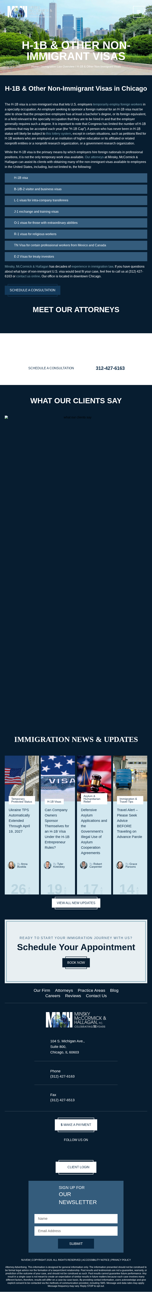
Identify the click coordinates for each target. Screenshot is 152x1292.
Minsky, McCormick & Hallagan (26, 266)
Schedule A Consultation (32, 290)
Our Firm (42, 990)
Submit (76, 1244)
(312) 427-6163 (62, 1077)
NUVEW (25, 1260)
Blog (114, 990)
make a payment (76, 1125)
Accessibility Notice (96, 1260)
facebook (52, 1149)
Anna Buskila (22, 865)
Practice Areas (91, 990)
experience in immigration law (92, 266)
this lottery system (58, 133)
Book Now (76, 962)
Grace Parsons (131, 865)
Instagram (71, 1149)
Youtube (62, 1149)
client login (78, 1167)
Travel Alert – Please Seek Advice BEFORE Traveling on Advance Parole (129, 823)
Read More (12, 880)
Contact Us (96, 996)
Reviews (73, 996)
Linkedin (80, 1149)
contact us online (28, 276)
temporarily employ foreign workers (117, 104)
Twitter (99, 1149)
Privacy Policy (121, 1260)
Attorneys (64, 990)
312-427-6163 (110, 368)
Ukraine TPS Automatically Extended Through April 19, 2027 (19, 820)
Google (90, 1149)
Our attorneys (94, 157)
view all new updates (76, 903)
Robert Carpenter (95, 865)
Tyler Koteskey (59, 865)
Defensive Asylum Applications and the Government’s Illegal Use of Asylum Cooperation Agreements (94, 831)
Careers (52, 996)
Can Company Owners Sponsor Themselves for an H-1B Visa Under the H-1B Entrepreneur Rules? (57, 829)
